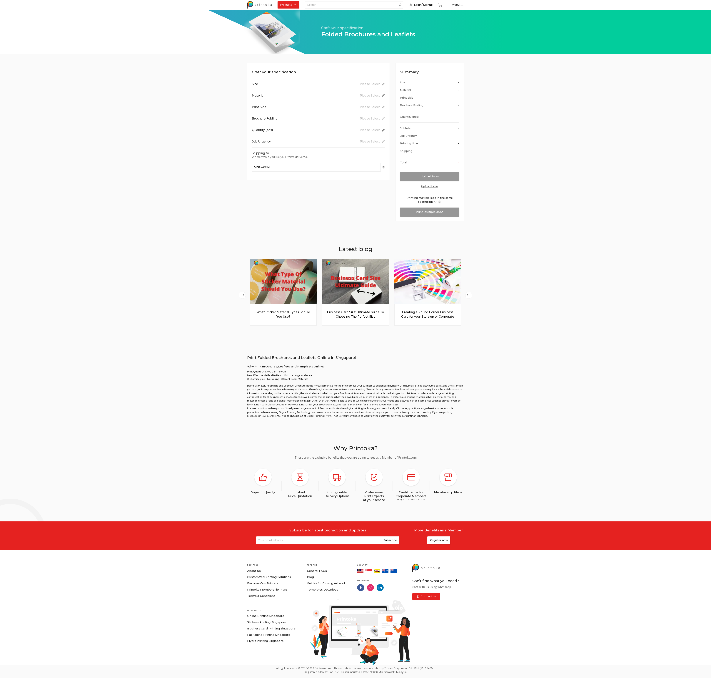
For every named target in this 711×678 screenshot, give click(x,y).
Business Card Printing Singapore (271, 628)
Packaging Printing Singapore (268, 634)
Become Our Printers (262, 583)
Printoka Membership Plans (267, 589)
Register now (439, 540)
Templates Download (322, 589)
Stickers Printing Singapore (266, 622)
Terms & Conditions (261, 596)
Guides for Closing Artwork (326, 583)
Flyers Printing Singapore (265, 641)
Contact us (428, 596)
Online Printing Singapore (265, 616)
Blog (310, 577)
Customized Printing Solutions (269, 577)
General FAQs (317, 571)
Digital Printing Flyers (319, 416)
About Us (254, 571)
